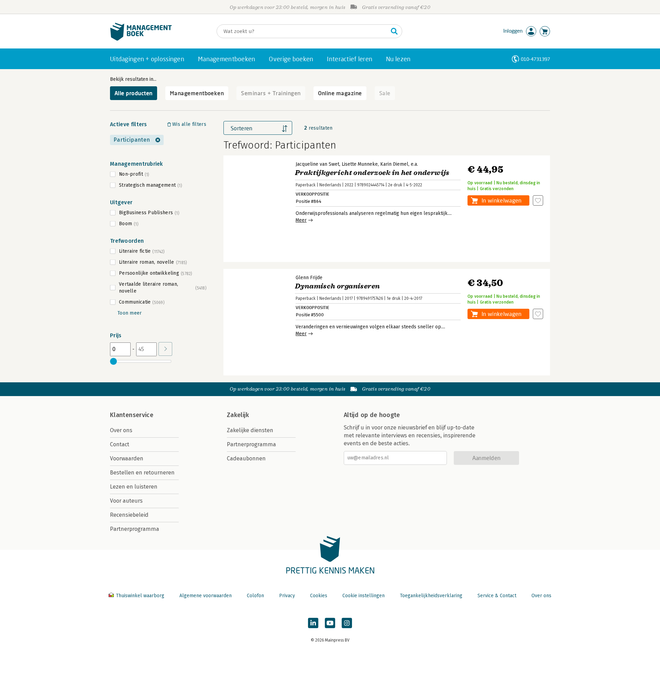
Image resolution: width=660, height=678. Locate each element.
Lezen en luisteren (133, 486)
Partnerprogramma (134, 529)
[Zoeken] (394, 31)
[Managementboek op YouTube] (330, 623)
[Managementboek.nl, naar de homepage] (141, 39)
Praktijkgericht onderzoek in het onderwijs (372, 172)
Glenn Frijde (309, 278)
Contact (119, 444)
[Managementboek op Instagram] (347, 623)
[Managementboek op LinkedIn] (313, 623)
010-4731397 (535, 59)
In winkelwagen (501, 200)
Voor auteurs (126, 500)
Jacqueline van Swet (317, 164)
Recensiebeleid (129, 515)
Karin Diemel (394, 164)
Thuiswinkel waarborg (140, 596)
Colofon (255, 596)
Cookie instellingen (363, 596)
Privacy (287, 596)
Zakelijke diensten (250, 430)
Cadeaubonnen (246, 458)
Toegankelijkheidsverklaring (431, 596)
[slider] (113, 361)
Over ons (121, 430)
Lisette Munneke (360, 164)
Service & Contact (496, 596)
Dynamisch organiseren (337, 286)
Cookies (318, 596)
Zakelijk (238, 415)
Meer (301, 220)
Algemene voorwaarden (205, 596)
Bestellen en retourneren (142, 472)
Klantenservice (131, 415)
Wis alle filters (189, 124)
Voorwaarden (126, 458)
